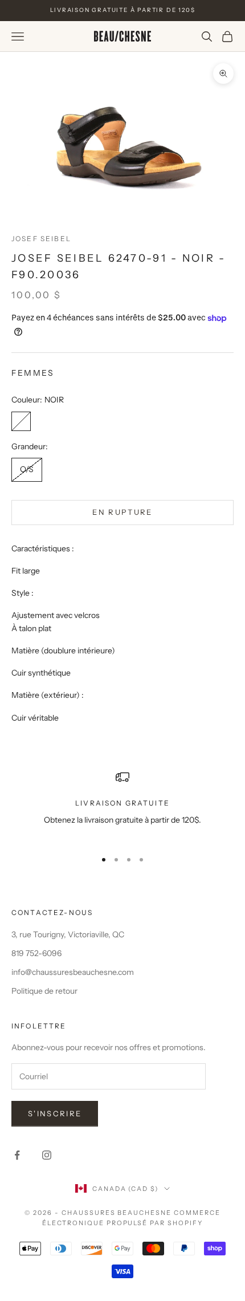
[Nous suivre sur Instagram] (46, 1155)
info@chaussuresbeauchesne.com (72, 972)
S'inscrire (54, 1113)
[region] (122, 805)
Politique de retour (44, 991)
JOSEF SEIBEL (41, 238)
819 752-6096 (36, 953)
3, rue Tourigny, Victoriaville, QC (67, 934)
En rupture (122, 512)
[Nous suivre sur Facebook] (17, 1155)
